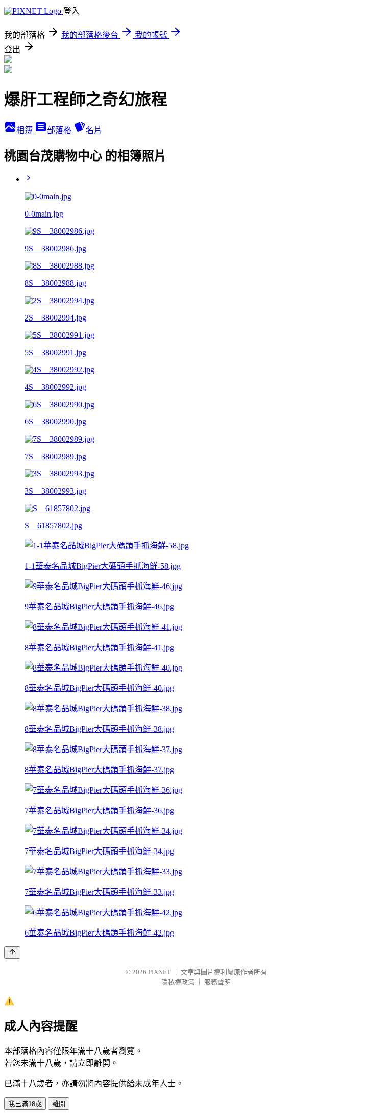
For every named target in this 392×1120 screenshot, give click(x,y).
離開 (58, 1104)
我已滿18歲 (25, 1104)
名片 (94, 130)
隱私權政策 (177, 982)
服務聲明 (217, 982)
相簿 (25, 130)
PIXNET (159, 972)
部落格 (60, 130)
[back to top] (12, 952)
